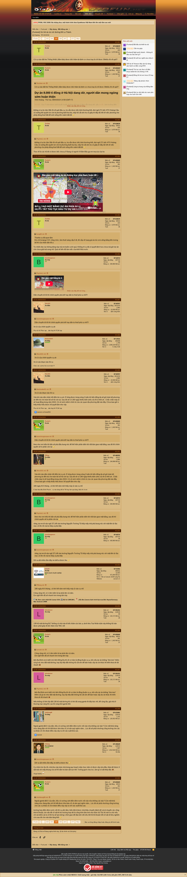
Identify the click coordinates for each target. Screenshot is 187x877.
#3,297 (117, 669)
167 (65, 38)
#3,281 (117, 42)
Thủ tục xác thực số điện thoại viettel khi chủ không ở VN (138, 70)
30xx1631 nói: (41, 354)
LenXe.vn (57, 14)
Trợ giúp (136, 850)
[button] (82, 14)
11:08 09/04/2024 (40, 64)
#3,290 (117, 417)
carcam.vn (116, 579)
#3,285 (117, 215)
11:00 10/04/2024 (40, 669)
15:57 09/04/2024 (40, 120)
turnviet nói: (41, 650)
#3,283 (117, 120)
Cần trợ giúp (134, 48)
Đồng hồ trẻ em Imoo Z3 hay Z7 (140, 76)
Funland (110, 14)
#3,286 (117, 254)
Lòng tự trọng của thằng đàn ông (140, 88)
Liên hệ (113, 850)
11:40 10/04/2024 (40, 778)
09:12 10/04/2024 (40, 370)
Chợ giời (120, 14)
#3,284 (117, 156)
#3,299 (117, 740)
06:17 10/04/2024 (40, 335)
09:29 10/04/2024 (40, 451)
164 (51, 38)
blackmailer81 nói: (43, 389)
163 (47, 38)
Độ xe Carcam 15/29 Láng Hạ (110, 577)
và (44, 412)
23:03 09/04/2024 (40, 254)
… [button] (43, 38)
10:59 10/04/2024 (40, 630)
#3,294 (117, 565)
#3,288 (117, 335)
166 (60, 38)
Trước (36, 38)
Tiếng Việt (38, 850)
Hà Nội (118, 752)
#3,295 (117, 606)
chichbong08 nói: (42, 797)
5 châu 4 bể (116, 347)
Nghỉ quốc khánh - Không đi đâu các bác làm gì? (139, 53)
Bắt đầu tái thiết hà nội (138, 44)
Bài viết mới (127, 41)
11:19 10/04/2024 (40, 709)
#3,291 (117, 451)
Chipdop (37, 35)
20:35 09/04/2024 (40, 215)
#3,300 (117, 778)
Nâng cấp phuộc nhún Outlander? (138, 82)
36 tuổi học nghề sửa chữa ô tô (140, 59)
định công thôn (115, 311)
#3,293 (117, 531)
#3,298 (117, 709)
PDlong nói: (40, 585)
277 (72, 38)
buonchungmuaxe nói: (44, 319)
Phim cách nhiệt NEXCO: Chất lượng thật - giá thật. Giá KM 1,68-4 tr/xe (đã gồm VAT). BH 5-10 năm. (95, 875)
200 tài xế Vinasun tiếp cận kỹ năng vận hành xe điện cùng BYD (139, 65)
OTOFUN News (145, 850)
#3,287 (117, 300)
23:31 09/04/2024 (40, 300)
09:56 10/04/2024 (40, 531)
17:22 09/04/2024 (40, 156)
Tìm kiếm (35, 17)
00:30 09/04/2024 (40, 42)
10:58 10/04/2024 (40, 606)
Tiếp (77, 38)
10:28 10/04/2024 (40, 565)
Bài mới (78, 14)
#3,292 (117, 494)
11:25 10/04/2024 (40, 740)
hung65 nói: (41, 234)
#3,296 (117, 630)
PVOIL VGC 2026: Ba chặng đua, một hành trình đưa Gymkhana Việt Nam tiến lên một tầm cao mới (74, 22)
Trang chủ (68, 14)
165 (56, 38)
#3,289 (117, 370)
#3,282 (117, 64)
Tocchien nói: (41, 83)
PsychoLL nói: (41, 139)
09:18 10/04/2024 (40, 417)
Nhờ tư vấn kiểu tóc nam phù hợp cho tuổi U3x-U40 (140, 93)
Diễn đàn (88, 14)
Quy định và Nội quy (124, 850)
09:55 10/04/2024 (40, 494)
